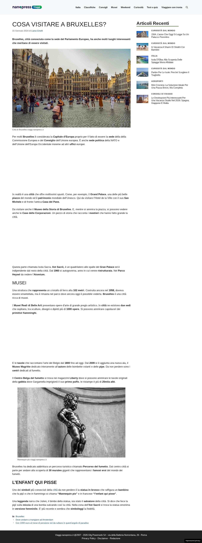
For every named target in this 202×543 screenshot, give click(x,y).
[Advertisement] (71, 170)
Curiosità (138, 7)
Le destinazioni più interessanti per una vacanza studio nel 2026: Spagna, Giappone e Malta (170, 100)
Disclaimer (103, 538)
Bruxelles (20, 516)
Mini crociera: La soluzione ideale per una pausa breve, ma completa (169, 86)
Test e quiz (152, 7)
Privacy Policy (89, 538)
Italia (78, 7)
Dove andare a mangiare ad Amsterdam (34, 519)
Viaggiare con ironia (171, 7)
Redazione (115, 538)
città (55, 489)
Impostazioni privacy (193, 541)
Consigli (103, 7)
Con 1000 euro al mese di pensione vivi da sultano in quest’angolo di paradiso (52, 523)
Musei (114, 7)
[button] (187, 7)
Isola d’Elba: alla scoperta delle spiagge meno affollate (166, 61)
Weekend (125, 7)
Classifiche (89, 7)
